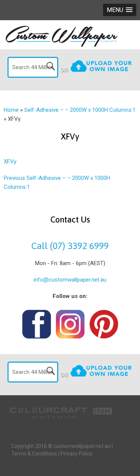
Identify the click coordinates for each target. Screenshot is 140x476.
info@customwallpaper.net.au (70, 279)
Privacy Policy (76, 454)
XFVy (10, 161)
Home (11, 110)
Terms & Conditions (34, 454)
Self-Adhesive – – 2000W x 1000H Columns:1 (80, 110)
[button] (119, 10)
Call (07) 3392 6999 (70, 245)
